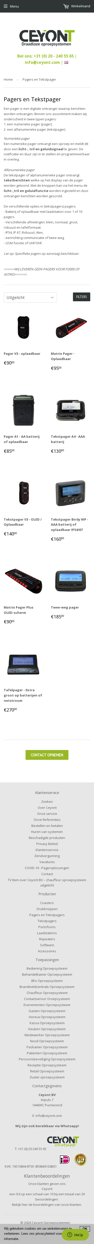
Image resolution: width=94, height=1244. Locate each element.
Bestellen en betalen (47, 825)
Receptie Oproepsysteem (47, 1065)
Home (8, 79)
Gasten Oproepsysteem (47, 1011)
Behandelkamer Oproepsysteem (47, 974)
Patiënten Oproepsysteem (47, 1053)
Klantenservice (47, 850)
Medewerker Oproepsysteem (47, 1035)
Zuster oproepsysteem (47, 1077)
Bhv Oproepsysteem (47, 980)
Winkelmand (80, 6)
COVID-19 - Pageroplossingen (47, 868)
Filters (81, 297)
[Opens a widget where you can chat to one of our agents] (75, 1235)
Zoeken (47, 801)
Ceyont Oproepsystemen (51, 1222)
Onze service (47, 813)
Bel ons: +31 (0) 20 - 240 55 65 (46, 56)
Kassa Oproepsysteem (47, 1023)
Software (47, 945)
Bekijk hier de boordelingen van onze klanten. (47, 1204)
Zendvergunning (47, 856)
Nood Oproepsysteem (47, 1041)
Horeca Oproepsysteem (47, 1017)
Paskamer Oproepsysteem (47, 1047)
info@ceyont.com (42, 62)
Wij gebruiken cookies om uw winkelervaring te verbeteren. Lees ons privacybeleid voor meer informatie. (38, 1234)
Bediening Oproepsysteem (47, 968)
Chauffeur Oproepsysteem (47, 992)
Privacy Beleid (47, 843)
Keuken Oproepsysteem (47, 1029)
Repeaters (47, 939)
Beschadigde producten (47, 837)
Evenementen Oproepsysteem (47, 1005)
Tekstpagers (47, 921)
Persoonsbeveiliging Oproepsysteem (47, 1059)
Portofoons (47, 927)
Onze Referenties (47, 819)
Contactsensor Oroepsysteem (47, 999)
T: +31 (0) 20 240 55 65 (30, 1149)
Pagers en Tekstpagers (47, 915)
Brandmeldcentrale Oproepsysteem (47, 986)
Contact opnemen (47, 755)
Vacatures (47, 862)
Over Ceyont (47, 807)
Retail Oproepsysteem (47, 1071)
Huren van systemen (47, 831)
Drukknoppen (47, 909)
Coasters (47, 903)
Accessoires (47, 951)
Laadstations (47, 933)
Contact (47, 874)
